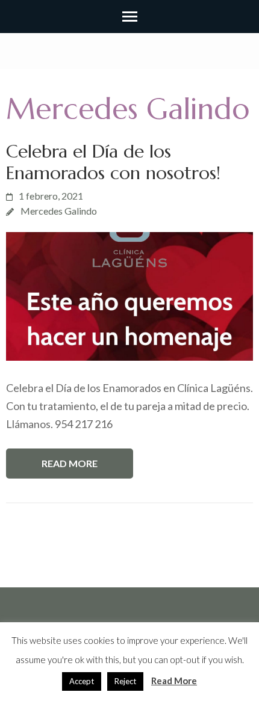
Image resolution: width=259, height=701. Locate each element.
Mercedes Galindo (58, 210)
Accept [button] (81, 681)
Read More (70, 463)
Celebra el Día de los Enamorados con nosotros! (113, 162)
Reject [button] (125, 681)
